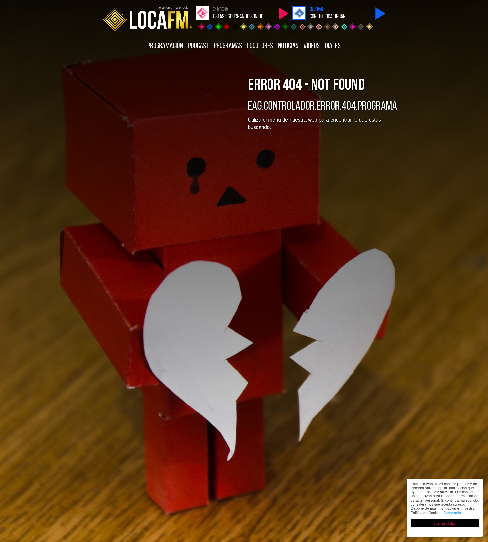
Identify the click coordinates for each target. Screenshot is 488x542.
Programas (228, 46)
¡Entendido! (444, 523)
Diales (333, 46)
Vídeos (311, 46)
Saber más (452, 512)
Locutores (260, 46)
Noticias (288, 46)
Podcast (198, 46)
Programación (165, 46)
